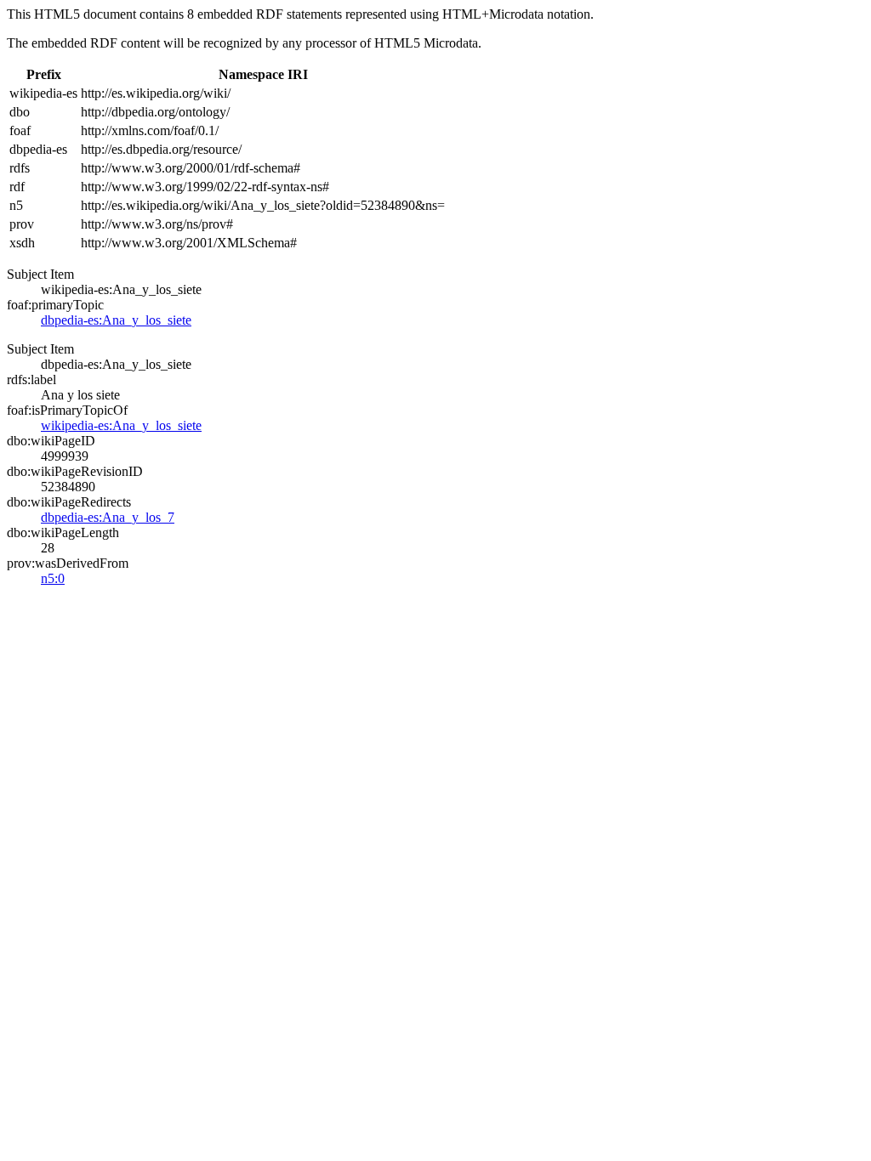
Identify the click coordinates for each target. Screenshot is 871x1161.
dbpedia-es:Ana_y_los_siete (116, 320)
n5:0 (53, 578)
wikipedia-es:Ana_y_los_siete (121, 425)
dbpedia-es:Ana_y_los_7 (107, 517)
